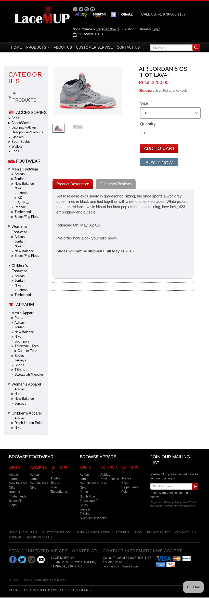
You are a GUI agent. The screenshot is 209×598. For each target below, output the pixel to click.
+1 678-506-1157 (172, 14)
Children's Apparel (26, 413)
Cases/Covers (21, 123)
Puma (19, 318)
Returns (122, 532)
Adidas (20, 174)
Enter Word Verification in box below (170, 495)
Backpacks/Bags (24, 127)
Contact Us (184, 532)
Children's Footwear (19, 268)
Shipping (145, 90)
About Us (30, 532)
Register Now (106, 29)
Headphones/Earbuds (27, 132)
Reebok (20, 207)
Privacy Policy (158, 532)
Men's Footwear (24, 169)
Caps (15, 151)
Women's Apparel (26, 384)
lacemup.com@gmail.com (121, 566)
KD (20, 198)
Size (144, 103)
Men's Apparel (23, 313)
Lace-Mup (29, 580)
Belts (15, 118)
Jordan (19, 179)
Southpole (22, 341)
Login (156, 29)
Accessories (31, 112)
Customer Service (56, 532)
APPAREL (25, 304)
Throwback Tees (27, 346)
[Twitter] (81, 9)
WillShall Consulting (72, 590)
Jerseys (20, 360)
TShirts (20, 370)
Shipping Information (93, 532)
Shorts (19, 365)
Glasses (17, 137)
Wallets (16, 146)
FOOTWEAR (28, 161)
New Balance (24, 184)
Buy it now (159, 162)
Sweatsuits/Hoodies (29, 374)
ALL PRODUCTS (24, 96)
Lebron (23, 193)
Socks (19, 356)
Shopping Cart (37, 537)
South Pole (87, 496)
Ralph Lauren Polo (28, 423)
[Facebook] (76, 9)
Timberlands (24, 212)
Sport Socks (20, 142)
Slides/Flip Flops (27, 217)
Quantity (147, 124)
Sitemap (15, 537)
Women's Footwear (19, 229)
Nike (18, 188)
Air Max (23, 202)
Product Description (72, 184)
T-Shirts (85, 514)
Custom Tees (27, 351)
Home (13, 532)
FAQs (138, 532)
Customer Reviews (116, 184)
